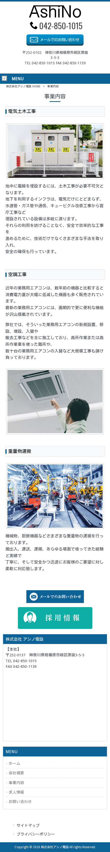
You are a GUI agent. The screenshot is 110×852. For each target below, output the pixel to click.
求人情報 (16, 792)
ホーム (14, 763)
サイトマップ (28, 825)
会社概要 (16, 773)
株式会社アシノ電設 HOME (23, 86)
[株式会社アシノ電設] (55, 16)
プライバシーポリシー (36, 834)
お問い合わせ (20, 801)
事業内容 (16, 783)
